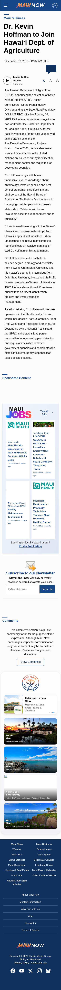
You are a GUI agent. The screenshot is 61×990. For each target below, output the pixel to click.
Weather (17, 849)
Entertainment (44, 849)
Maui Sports (44, 854)
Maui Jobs (16, 875)
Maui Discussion (17, 865)
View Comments (31, 661)
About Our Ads (39, 962)
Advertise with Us (30, 909)
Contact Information (30, 901)
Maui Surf (17, 854)
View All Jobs (44, 412)
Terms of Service (30, 930)
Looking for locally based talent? (30, 544)
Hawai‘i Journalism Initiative (17, 882)
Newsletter (30, 923)
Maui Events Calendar (44, 870)
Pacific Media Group (40, 956)
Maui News (17, 844)
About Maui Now (30, 894)
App (30, 916)
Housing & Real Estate (17, 870)
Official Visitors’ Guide (44, 875)
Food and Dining (44, 865)
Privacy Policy (21, 962)
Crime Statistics (17, 859)
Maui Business (14, 18)
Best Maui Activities (44, 859)
